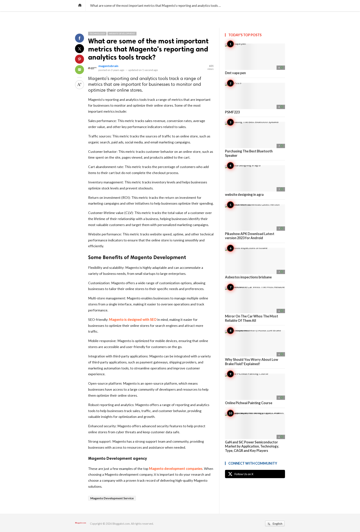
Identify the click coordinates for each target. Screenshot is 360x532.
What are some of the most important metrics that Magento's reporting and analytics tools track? (148, 49)
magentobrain (108, 66)
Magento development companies (175, 468)
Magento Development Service (112, 498)
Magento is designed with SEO (133, 319)
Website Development (122, 33)
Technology (97, 33)
